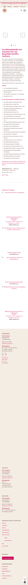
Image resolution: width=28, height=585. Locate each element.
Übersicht (4, 523)
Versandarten (5, 569)
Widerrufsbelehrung (6, 571)
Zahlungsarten (5, 566)
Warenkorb (9, 6)
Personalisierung (5, 532)
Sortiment (12, 65)
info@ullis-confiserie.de (7, 343)
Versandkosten (12, 170)
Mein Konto (5, 6)
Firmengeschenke (5, 530)
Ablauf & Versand (5, 534)
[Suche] (20, 10)
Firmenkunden (22, 6)
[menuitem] (5, 6)
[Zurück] (5, 35)
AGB (3, 573)
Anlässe (3, 527)
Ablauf (6, 537)
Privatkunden (16, 6)
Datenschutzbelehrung (6, 575)
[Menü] (24, 10)
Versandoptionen (8, 540)
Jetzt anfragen (5, 546)
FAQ (3, 543)
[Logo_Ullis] (11, 10)
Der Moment (4, 525)
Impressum (4, 578)
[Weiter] (23, 35)
